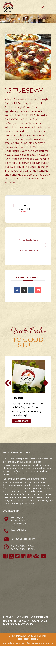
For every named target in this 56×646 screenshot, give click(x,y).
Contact (40, 620)
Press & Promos (18, 624)
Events (9, 620)
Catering (39, 617)
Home (8, 617)
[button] (8, 383)
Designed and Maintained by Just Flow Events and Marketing (28, 643)
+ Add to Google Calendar (28, 240)
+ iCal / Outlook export (29, 250)
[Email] (38, 290)
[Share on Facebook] (17, 290)
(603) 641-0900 (18, 530)
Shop (24, 620)
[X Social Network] (24, 290)
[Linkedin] (31, 290)
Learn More (21, 421)
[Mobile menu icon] (50, 7)
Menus (22, 617)
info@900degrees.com (23, 539)
